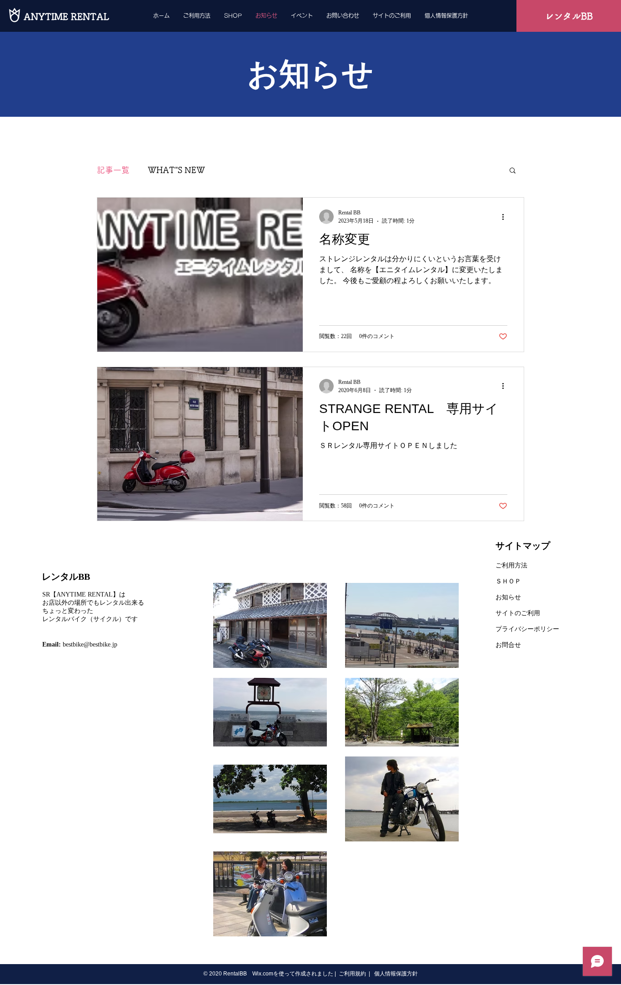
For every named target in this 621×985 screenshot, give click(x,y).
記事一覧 (113, 170)
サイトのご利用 (518, 613)
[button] (512, 171)
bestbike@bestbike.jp (90, 644)
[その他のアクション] (506, 216)
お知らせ (508, 597)
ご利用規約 (352, 973)
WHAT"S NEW (176, 170)
